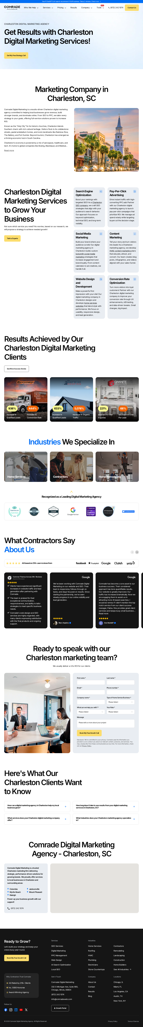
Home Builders (120, 965)
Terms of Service (133, 1021)
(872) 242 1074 (57, 994)
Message (80, 717)
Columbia (13, 889)
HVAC (90, 955)
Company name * (83, 698)
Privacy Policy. (86, 746)
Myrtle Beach (15, 892)
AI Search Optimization (61, 965)
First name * (81, 678)
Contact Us (132, 8)
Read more (9, 150)
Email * (79, 688)
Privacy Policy (112, 1021)
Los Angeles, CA (121, 991)
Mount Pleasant (35, 892)
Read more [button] (103, 613)
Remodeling (119, 951)
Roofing (91, 951)
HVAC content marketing (120, 251)
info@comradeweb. (61, 999)
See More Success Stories (16, 369)
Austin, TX (118, 996)
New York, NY (120, 1001)
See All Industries (121, 969)
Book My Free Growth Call (89, 733)
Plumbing (92, 960)
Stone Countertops (96, 969)
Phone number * (113, 688)
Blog (90, 996)
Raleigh (13, 895)
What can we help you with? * (88, 707)
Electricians (93, 965)
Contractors (119, 946)
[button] (139, 600)
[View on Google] (55, 623)
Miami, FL (118, 987)
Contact (91, 987)
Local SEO (55, 969)
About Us (92, 982)
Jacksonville (34, 889)
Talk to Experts (12, 238)
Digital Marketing (58, 951)
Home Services (94, 946)
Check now (95, 1)
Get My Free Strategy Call (16, 55)
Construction (119, 960)
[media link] (5, 1009)
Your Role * (111, 707)
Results (73, 7)
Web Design (56, 960)
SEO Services (57, 946)
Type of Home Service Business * (119, 698)
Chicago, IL (118, 982)
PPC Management (59, 955)
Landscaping (119, 955)
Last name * (111, 678)
